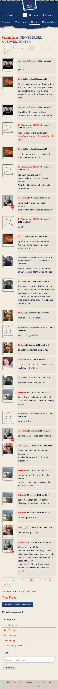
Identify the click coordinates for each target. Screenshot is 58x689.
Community (21, 22)
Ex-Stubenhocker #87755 (28, 327)
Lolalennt (22, 392)
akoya (20, 359)
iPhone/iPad (11, 682)
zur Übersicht (8, 591)
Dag (19, 79)
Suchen (10, 667)
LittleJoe (21, 312)
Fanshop (29, 682)
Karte (37, 682)
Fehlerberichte (10, 624)
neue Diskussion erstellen (18, 604)
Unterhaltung (10, 37)
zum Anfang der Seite (26, 591)
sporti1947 (22, 257)
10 (50, 48)
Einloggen (48, 15)
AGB (26, 686)
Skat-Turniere (10, 630)
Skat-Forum (9, 597)
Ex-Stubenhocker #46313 (28, 413)
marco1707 (22, 197)
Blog (21, 682)
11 (5, 52)
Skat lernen (47, 682)
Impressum (48, 686)
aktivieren (33, 15)
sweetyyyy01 (23, 445)
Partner (18, 686)
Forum (34, 22)
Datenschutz (36, 686)
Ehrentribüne (48, 22)
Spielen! (6, 22)
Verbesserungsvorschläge (15, 645)
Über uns (9, 686)
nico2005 (21, 61)
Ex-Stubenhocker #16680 (28, 125)
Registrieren (11, 15)
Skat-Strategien (11, 635)
